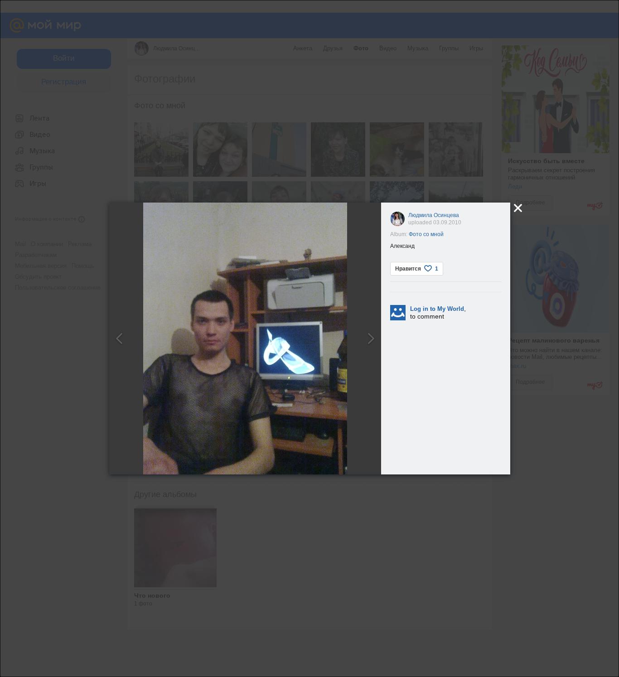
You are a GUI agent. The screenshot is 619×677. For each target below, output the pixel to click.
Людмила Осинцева (433, 215)
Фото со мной (426, 234)
